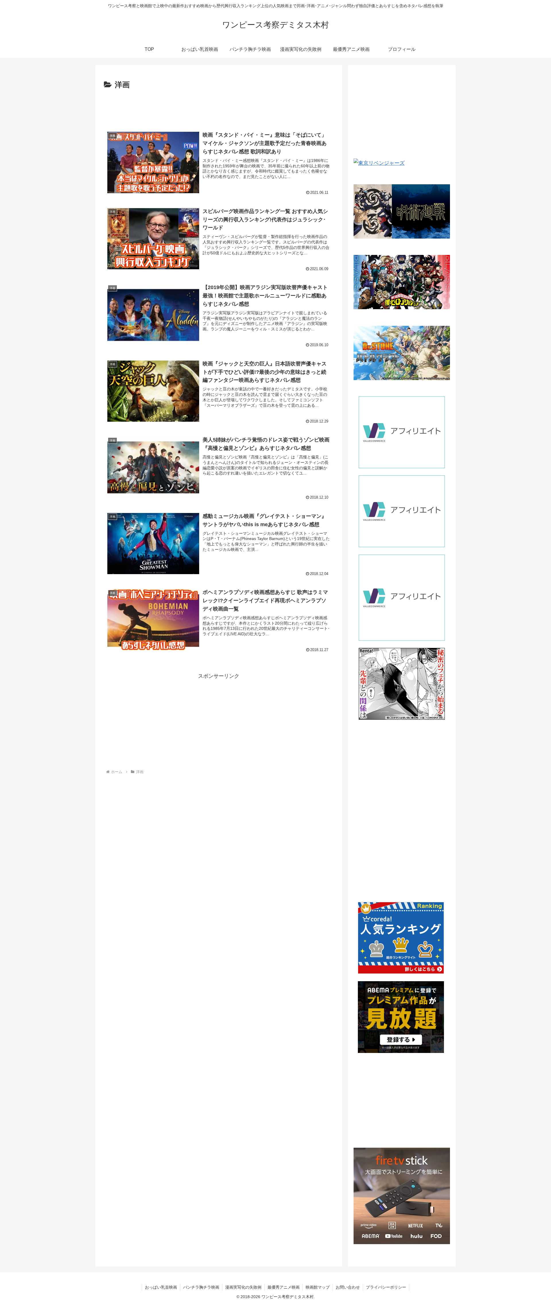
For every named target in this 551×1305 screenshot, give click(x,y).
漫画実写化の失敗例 (243, 1287)
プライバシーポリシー (386, 1287)
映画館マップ (318, 1287)
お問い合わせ (348, 1287)
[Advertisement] (218, 107)
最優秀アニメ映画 (283, 1287)
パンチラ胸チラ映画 (201, 1287)
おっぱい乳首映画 (161, 1287)
